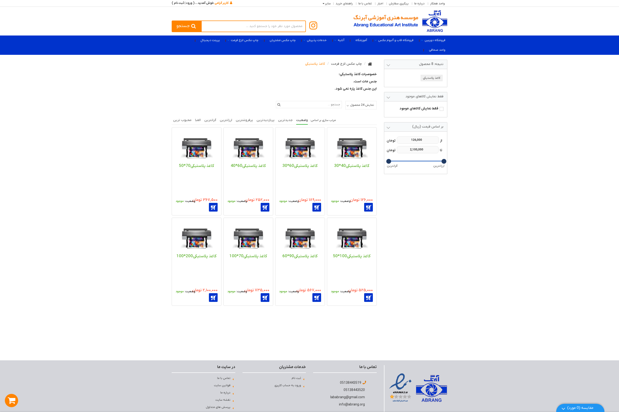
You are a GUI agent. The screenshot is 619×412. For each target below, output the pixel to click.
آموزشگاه (361, 40)
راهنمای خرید (344, 3)
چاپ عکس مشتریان (283, 40)
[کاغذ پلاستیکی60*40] (248, 146)
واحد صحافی (437, 50)
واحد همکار (437, 3)
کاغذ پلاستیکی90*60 (299, 256)
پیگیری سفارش (399, 3)
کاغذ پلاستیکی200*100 (196, 256)
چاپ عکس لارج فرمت (244, 40)
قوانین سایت (222, 385)
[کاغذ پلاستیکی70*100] (248, 236)
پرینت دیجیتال (210, 40)
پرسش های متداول (218, 407)
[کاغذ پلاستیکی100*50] (352, 236)
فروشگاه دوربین (435, 40)
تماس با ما (365, 3)
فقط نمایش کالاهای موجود (418, 108)
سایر (328, 3)
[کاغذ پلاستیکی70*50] (196, 146)
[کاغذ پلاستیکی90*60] (300, 236)
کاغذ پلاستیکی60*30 (299, 166)
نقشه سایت (222, 400)
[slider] (443, 161)
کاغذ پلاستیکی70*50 (196, 166)
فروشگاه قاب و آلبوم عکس (395, 40)
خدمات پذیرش (317, 40)
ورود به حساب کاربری (287, 385)
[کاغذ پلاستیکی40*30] (352, 146)
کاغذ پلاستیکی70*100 (248, 256)
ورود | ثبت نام (183, 3)
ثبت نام (296, 378)
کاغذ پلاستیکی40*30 (351, 166)
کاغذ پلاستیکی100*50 (351, 256)
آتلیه (341, 40)
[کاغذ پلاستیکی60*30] (300, 146)
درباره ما (419, 3)
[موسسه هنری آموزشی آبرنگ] (400, 21)
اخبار (380, 3)
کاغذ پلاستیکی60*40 (248, 166)
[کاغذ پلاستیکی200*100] (196, 236)
